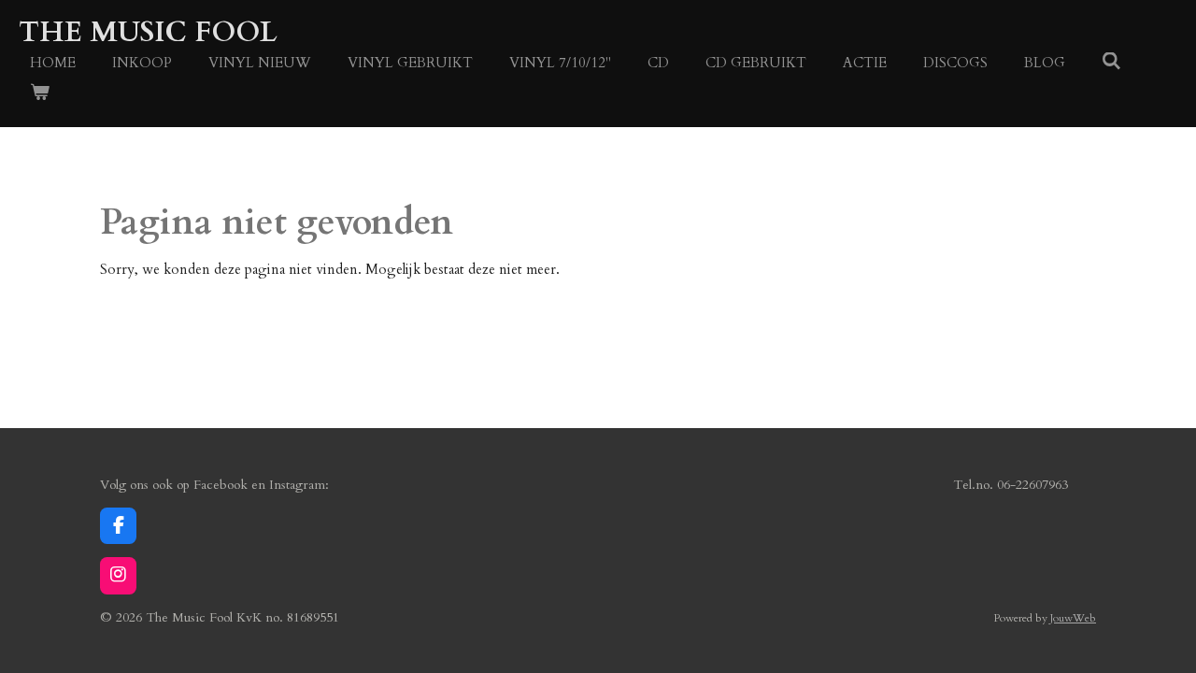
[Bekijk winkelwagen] (40, 93)
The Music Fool (148, 32)
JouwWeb (1073, 617)
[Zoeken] (1111, 62)
